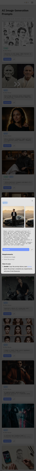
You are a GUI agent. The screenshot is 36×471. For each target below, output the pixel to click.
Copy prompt (6, 249)
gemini (29, 266)
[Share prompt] (32, 249)
